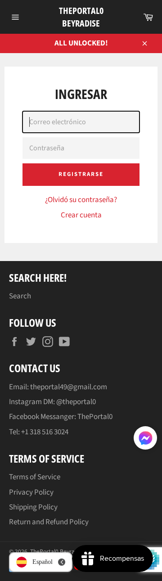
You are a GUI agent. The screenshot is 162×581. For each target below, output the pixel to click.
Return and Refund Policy (49, 522)
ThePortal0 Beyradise (81, 17)
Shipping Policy (33, 507)
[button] (145, 439)
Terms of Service (34, 477)
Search (20, 296)
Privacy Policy (31, 492)
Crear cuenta (81, 215)
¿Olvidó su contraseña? (81, 199)
